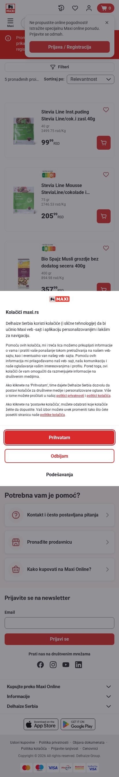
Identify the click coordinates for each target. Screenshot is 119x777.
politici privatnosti (70, 396)
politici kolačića (98, 396)
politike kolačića (52, 415)
